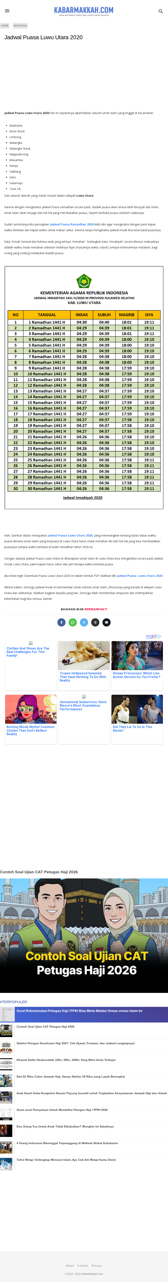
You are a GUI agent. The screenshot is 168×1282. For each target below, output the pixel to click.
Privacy (97, 1265)
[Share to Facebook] (61, 622)
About (70, 1265)
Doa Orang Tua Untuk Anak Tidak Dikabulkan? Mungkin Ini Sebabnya (65, 1126)
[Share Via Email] (106, 622)
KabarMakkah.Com (92, 1274)
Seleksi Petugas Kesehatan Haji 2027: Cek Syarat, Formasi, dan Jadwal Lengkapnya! (76, 1043)
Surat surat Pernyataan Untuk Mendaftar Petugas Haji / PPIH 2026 (62, 1109)
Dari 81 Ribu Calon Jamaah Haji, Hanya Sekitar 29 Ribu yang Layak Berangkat (71, 1076)
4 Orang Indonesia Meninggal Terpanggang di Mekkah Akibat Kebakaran (67, 1143)
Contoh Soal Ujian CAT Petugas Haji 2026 (39, 872)
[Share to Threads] (95, 622)
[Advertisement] (84, 813)
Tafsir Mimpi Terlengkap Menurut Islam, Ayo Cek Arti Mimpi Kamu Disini (66, 1159)
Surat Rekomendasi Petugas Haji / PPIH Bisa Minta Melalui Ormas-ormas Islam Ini (79, 1011)
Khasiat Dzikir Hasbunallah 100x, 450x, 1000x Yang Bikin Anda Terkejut (66, 1060)
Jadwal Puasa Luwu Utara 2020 (43, 37)
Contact (82, 1265)
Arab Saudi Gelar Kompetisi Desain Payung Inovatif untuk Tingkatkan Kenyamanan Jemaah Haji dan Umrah (92, 1093)
